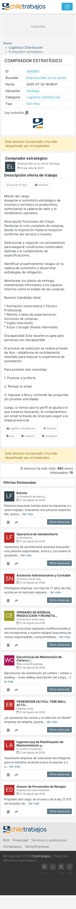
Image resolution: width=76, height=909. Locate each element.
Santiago (32, 91)
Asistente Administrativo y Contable (43, 575)
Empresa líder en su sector (46, 78)
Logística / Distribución (26, 47)
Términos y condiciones (49, 840)
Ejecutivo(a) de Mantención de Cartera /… (39, 658)
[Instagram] (69, 867)
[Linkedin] (61, 867)
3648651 (33, 71)
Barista (21, 493)
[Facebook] (44, 867)
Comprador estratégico (26, 158)
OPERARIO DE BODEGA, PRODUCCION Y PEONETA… (37, 614)
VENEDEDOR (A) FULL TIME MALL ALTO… (41, 703)
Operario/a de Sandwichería (37, 534)
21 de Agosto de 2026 (32, 500)
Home (7, 43)
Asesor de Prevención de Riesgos (41, 786)
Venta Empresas (37, 847)
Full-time (33, 104)
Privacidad (20, 840)
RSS (6, 840)
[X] (53, 867)
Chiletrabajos (41, 856)
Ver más (27, 514)
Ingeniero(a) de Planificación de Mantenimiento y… (40, 743)
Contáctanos (12, 847)
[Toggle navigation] (67, 6)
